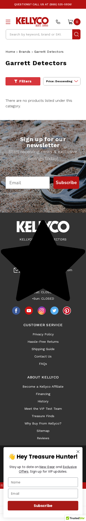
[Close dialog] (78, 451)
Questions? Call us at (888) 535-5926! (43, 4)
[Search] (76, 34)
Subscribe (43, 505)
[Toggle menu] (8, 21)
